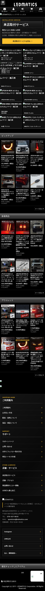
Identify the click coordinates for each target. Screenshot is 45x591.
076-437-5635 (12, 516)
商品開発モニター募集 (10, 485)
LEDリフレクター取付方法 (12, 451)
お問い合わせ (7, 446)
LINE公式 (7, 539)
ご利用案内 (6, 408)
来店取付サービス (8, 475)
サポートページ (8, 441)
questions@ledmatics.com (18, 519)
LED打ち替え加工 (8, 490)
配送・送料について (9, 418)
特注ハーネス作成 (8, 457)
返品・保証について (9, 423)
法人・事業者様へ (10, 553)
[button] (3, 3)
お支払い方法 (7, 413)
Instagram (8, 532)
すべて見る (38, 209)
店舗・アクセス (8, 480)
